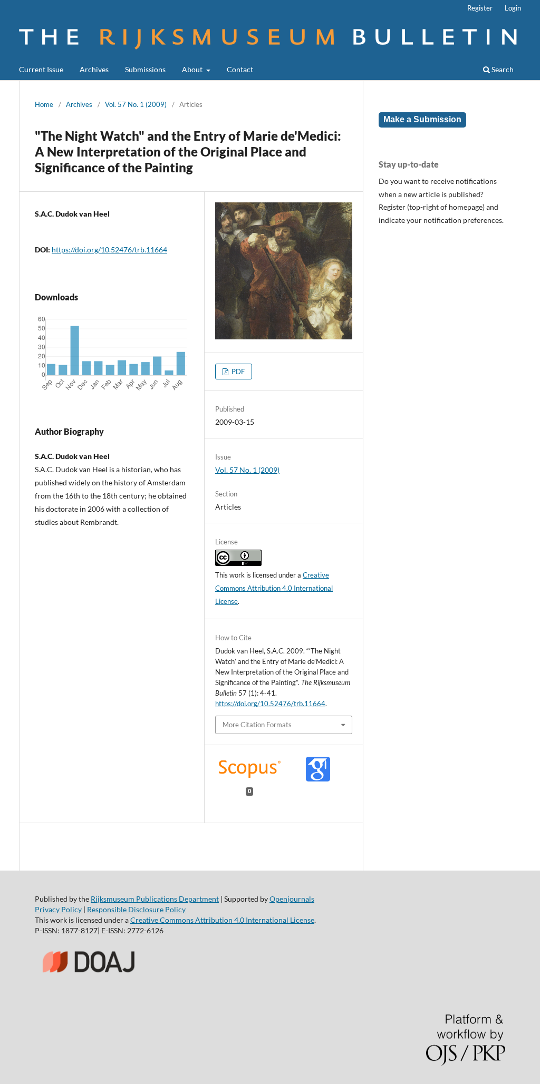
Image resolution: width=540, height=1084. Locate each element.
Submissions (145, 69)
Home (44, 104)
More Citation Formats (257, 724)
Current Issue (41, 69)
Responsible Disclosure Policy (136, 909)
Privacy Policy (58, 909)
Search (502, 69)
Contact (240, 69)
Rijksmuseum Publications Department (155, 898)
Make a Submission (422, 119)
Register (480, 8)
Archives (94, 69)
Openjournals (291, 898)
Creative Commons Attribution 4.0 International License (274, 588)
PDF (237, 371)
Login (513, 8)
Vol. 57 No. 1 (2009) (136, 104)
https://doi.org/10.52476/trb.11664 (109, 249)
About (193, 69)
